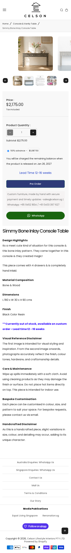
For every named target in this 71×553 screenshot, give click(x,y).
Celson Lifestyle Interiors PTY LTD (46, 538)
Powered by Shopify (35, 541)
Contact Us (35, 477)
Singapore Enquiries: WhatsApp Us (35, 470)
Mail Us (35, 485)
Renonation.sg (51, 515)
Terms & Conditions (35, 493)
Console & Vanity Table (24, 23)
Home (5, 23)
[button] (17, 80)
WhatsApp (37, 215)
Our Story (35, 500)
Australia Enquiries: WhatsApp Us (35, 462)
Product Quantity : (18, 125)
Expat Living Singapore (25, 515)
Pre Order (35, 183)
